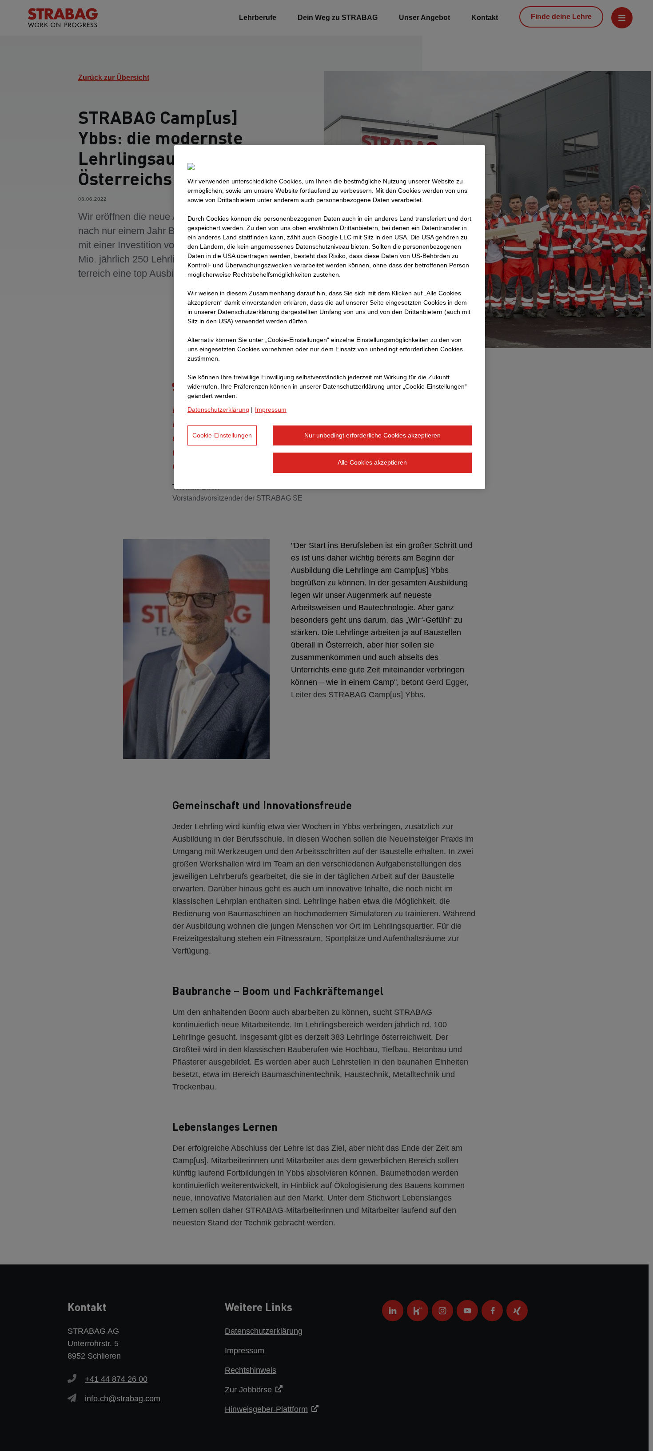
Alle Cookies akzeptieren (372, 462)
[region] (329, 317)
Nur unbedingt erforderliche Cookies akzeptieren (372, 435)
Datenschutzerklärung (218, 409)
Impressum (271, 409)
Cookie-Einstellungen (222, 435)
